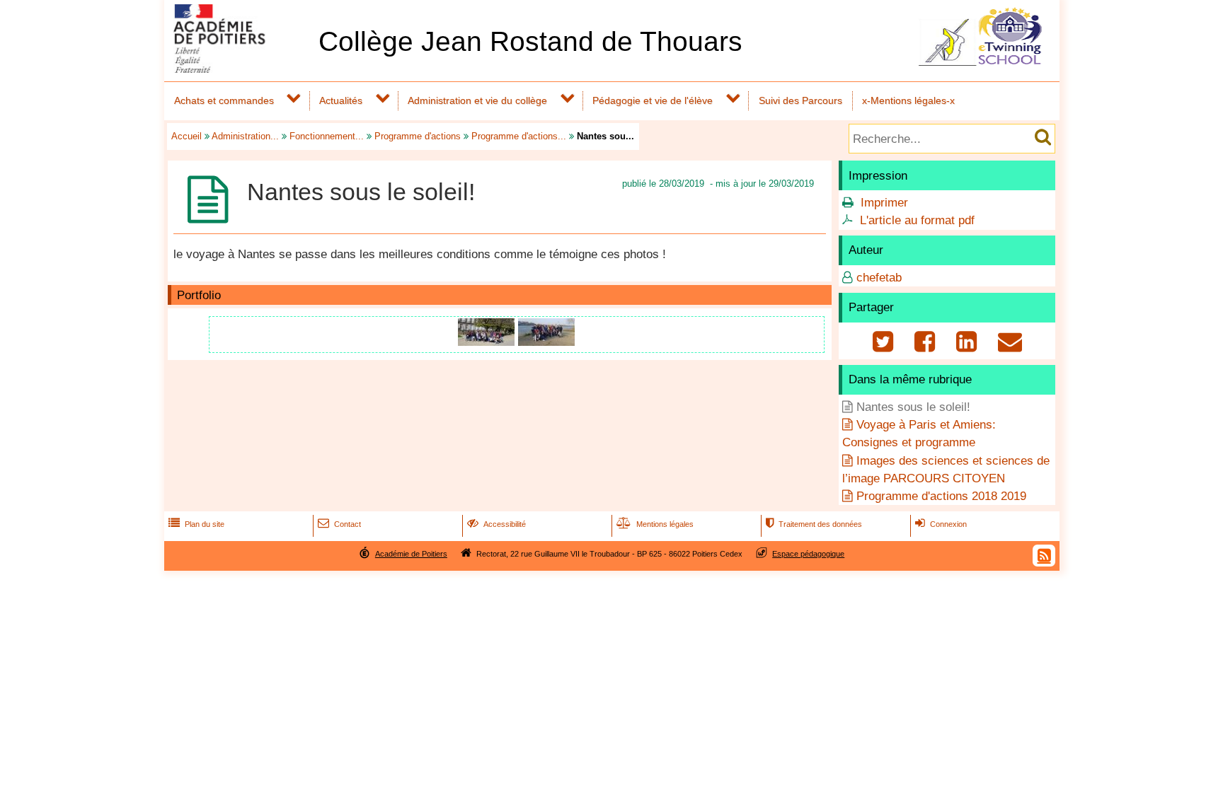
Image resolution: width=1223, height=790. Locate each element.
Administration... (245, 136)
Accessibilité (496, 524)
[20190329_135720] (488, 342)
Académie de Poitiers (411, 554)
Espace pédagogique (808, 554)
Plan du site (196, 524)
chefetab (879, 277)
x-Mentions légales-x (908, 100)
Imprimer (884, 202)
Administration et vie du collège (477, 100)
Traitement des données (814, 524)
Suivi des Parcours (800, 100)
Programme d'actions (417, 136)
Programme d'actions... (518, 136)
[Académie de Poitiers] (238, 69)
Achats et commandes (224, 100)
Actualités (340, 100)
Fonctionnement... (326, 136)
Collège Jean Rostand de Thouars (530, 41)
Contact (339, 524)
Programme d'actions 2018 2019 (941, 496)
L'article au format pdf (917, 220)
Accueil (186, 136)
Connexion (941, 524)
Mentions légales (655, 524)
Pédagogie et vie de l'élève (652, 100)
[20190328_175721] (546, 342)
